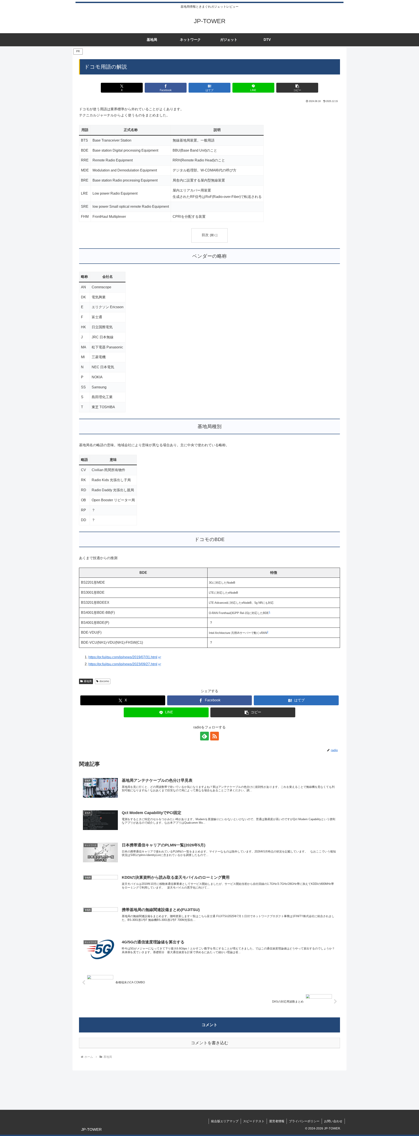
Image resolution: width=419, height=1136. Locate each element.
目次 (205, 235)
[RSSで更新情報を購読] (214, 736)
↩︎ (159, 657)
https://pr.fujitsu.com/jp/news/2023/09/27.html (122, 664)
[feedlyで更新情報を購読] (204, 736)
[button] (297, 88)
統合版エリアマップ (225, 1121)
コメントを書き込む (209, 1043)
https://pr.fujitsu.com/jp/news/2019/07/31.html (122, 657)
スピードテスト (253, 1121)
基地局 (88, 681)
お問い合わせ (333, 1121)
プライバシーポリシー (304, 1121)
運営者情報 (276, 1121)
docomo (104, 681)
